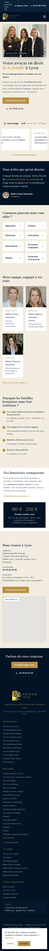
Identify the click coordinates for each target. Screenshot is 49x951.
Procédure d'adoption (33, 246)
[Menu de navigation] (44, 16)
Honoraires (7, 857)
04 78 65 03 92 (39, 6)
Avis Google (12, 123)
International (11, 246)
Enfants (31, 226)
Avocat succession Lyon (12, 737)
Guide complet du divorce (13, 774)
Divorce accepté (9, 788)
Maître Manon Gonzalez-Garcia (15, 868)
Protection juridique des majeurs (15, 834)
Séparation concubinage (12, 802)
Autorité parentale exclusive (14, 809)
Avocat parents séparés (12, 733)
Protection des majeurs (12, 758)
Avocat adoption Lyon (11, 751)
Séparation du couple (11, 795)
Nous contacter (9, 887)
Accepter (24, 944)
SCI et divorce (8, 762)
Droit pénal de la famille (12, 748)
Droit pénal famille (10, 820)
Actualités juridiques (10, 894)
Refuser (10, 944)
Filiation (8, 258)
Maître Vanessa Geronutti (12, 872)
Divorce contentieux (11, 784)
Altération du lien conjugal (13, 791)
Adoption (6, 827)
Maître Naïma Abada (11, 875)
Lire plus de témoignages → (24, 155)
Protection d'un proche (34, 258)
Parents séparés (9, 806)
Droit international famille (12, 744)
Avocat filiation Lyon (10, 755)
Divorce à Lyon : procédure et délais (17, 777)
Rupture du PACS (9, 799)
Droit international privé (12, 824)
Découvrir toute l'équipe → (15, 382)
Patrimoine (10, 235)
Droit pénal (33, 235)
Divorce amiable (9, 781)
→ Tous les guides (10, 842)
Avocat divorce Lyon (11, 726)
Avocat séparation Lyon (12, 730)
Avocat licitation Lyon (11, 741)
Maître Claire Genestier (12, 865)
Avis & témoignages (10, 861)
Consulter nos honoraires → (16, 496)
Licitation (6, 816)
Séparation (10, 226)
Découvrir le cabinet (11, 854)
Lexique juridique (9, 897)
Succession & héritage (11, 813)
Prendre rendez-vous (16, 100)
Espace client (22, 6)
